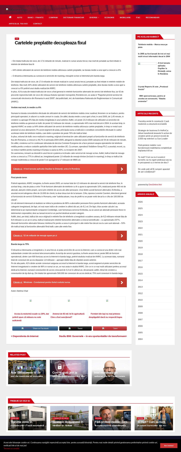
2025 (140, 208)
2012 (140, 293)
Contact (37, 24)
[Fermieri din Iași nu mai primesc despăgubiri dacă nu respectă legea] (107, 305)
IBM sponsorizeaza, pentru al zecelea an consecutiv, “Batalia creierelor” (151, 98)
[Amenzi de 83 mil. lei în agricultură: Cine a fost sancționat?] (69, 305)
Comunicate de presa (60, 418)
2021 (140, 235)
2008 (140, 313)
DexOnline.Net (155, 185)
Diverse (93, 17)
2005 (140, 333)
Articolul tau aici (18, 24)
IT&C (138, 17)
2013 (140, 287)
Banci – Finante (36, 17)
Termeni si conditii (11, 448)
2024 (140, 215)
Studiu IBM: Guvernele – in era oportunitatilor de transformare (92, 336)
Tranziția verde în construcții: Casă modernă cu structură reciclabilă (27, 425)
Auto (19, 17)
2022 (140, 228)
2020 (140, 241)
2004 (140, 339)
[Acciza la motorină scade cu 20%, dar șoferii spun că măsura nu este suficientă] (30, 305)
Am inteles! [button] (169, 446)
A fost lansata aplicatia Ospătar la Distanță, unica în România (164, 68)
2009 (140, 306)
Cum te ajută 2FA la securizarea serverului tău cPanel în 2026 (68, 376)
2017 (140, 261)
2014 (140, 280)
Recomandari (153, 17)
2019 (140, 248)
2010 (140, 300)
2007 (140, 319)
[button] (20, 448)
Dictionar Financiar (73, 17)
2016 (140, 267)
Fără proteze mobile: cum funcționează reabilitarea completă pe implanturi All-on (155, 148)
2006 (140, 326)
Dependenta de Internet (25, 336)
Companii (53, 17)
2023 (140, 221)
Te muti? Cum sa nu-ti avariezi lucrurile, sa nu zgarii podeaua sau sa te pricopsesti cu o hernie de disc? (155, 160)
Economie (109, 17)
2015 (140, 274)
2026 (140, 202)
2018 (140, 254)
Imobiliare (125, 17)
